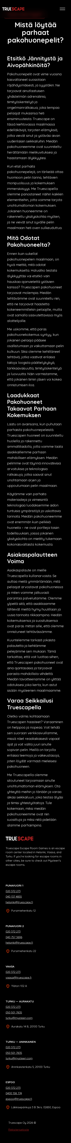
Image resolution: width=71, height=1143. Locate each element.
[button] (62, 8)
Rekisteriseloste (18, 1129)
